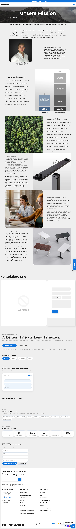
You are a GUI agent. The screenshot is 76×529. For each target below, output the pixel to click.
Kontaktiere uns (5, 502)
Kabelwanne (36, 416)
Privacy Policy (43, 497)
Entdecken (23, 502)
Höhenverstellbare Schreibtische (9, 416)
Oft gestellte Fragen (6, 500)
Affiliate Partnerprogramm (27, 513)
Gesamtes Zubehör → (7, 419)
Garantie (42, 505)
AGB (41, 495)
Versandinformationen (45, 500)
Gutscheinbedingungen (45, 510)
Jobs (21, 508)
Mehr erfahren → (22, 463)
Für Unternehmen (24, 500)
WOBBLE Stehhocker (45, 416)
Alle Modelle (6, 358)
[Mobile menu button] (74, 4)
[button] (74, 264)
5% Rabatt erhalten (19, 479)
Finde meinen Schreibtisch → (9, 345)
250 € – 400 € (8, 384)
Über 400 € (7, 387)
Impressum (42, 492)
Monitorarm (30, 416)
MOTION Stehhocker (54, 416)
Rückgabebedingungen (45, 502)
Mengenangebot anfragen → (10, 463)
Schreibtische (23, 492)
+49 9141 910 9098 (7, 497)
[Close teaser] (73, 270)
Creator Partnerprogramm (27, 510)
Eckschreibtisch (22, 358)
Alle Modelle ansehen (23, 345)
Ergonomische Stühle (21, 416)
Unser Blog (23, 505)
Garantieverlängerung (45, 508)
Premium (30, 358)
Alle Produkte (23, 497)
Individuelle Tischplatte (65, 416)
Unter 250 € (7, 380)
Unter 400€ (14, 358)
